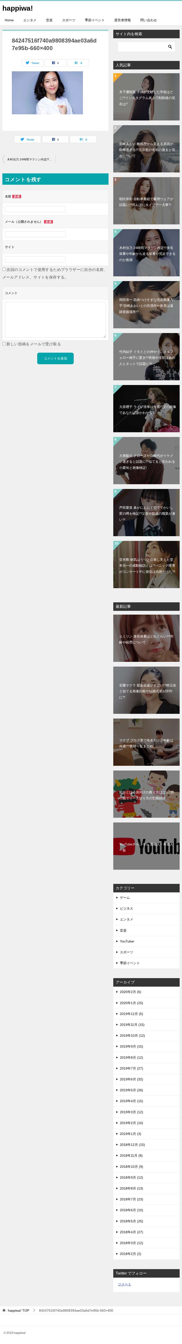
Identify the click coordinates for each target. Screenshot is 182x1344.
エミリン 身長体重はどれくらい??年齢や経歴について (146, 639)
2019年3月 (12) (131, 1112)
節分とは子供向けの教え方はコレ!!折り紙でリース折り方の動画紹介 (146, 795)
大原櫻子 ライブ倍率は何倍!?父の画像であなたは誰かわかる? (147, 410)
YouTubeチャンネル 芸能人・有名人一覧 (146, 847)
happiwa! (17, 8)
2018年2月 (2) (130, 1254)
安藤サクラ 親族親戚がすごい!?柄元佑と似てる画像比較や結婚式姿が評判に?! (147, 691)
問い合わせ (148, 20)
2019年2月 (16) (131, 1123)
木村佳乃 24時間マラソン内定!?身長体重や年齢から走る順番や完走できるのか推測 (31, 159)
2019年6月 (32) (131, 1079)
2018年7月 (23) (131, 1199)
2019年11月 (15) (132, 1025)
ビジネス (126, 908)
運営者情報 (122, 20)
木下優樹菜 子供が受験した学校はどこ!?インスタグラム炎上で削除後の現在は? (147, 98)
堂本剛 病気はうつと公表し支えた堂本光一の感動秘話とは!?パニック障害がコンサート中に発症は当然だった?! (147, 565)
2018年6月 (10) (131, 1210)
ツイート (124, 1284)
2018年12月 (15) (132, 1145)
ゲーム (125, 897)
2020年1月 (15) (131, 1003)
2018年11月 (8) (131, 1155)
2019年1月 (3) (130, 1134)
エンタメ (29, 20)
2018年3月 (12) (131, 1243)
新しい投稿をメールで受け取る (33, 344)
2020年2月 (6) (130, 992)
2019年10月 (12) (132, 1035)
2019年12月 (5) (131, 1014)
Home (9, 20)
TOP (18, 1310)
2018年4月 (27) (131, 1232)
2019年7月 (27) (131, 1068)
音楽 (49, 20)
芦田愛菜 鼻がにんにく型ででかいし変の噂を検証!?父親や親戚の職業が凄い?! (147, 513)
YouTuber (127, 941)
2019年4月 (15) (131, 1101)
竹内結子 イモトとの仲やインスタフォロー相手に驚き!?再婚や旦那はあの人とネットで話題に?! (147, 357)
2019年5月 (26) (131, 1090)
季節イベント (95, 20)
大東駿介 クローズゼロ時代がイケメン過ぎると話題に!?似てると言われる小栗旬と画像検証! (147, 461)
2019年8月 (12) (131, 1057)
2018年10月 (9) (131, 1167)
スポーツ (68, 20)
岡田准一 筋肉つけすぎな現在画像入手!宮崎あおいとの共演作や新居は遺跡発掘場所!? (146, 305)
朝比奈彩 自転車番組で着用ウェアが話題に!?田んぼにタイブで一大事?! (146, 202)
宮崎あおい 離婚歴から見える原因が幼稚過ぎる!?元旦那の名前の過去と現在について (147, 150)
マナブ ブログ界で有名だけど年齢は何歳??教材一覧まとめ (146, 743)
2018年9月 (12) (131, 1177)
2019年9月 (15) (131, 1046)
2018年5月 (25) (131, 1221)
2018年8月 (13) (131, 1188)
